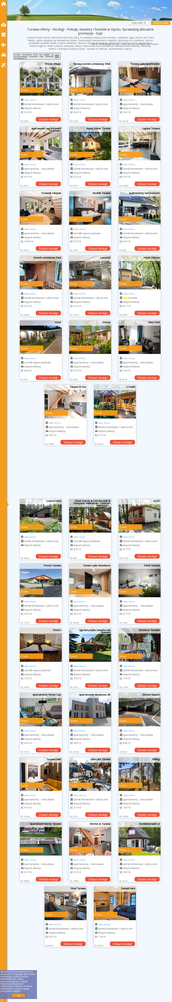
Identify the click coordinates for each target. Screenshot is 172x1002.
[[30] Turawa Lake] (41, 774)
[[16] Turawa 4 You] (66, 402)
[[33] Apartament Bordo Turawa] (41, 839)
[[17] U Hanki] (115, 402)
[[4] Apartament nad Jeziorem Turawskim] (41, 143)
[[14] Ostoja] (90, 337)
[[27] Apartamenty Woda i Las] (41, 709)
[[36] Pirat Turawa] (66, 903)
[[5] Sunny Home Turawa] (90, 143)
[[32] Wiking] (140, 774)
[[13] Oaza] (41, 337)
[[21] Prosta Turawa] (41, 580)
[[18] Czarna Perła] (41, 516)
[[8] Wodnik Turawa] (90, 208)
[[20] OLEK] (140, 516)
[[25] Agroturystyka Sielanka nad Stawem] (90, 645)
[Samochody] (4, 55)
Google (18, 974)
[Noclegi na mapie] (4, 25)
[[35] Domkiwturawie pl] (140, 839)
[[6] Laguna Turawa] (140, 143)
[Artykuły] (4, 35)
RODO (17, 991)
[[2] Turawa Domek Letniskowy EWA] (90, 79)
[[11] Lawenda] (90, 272)
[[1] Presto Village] (41, 79)
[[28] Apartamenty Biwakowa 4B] (90, 709)
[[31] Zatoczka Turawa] (90, 774)
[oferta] (22, 104)
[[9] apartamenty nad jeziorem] (140, 208)
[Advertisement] (90, 473)
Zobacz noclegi (48, 119)
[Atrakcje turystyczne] (4, 65)
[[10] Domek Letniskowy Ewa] (41, 272)
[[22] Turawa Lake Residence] (90, 580)
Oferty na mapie (160, 22)
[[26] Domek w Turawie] (140, 645)
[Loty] (4, 45)
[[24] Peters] (41, 645)
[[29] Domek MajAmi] (140, 709)
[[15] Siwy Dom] (140, 337)
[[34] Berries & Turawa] (90, 839)
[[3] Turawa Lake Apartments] (140, 79)
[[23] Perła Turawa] (140, 580)
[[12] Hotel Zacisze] (140, 272)
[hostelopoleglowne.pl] (4, 4)
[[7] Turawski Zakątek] (41, 208)
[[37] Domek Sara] (115, 903)
